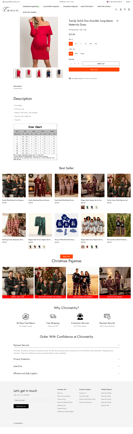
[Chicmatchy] (10, 9)
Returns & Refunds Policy (65, 402)
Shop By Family (106, 396)
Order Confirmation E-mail (87, 399)
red (71, 54)
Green (87, 207)
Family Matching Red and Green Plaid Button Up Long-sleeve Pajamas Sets (40, 200)
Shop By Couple (106, 399)
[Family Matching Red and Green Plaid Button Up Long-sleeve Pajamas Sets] (40, 185)
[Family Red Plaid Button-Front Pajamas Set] (66, 185)
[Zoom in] (60, 21)
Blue (92, 207)
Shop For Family (87, 6)
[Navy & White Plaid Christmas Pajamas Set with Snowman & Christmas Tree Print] (66, 225)
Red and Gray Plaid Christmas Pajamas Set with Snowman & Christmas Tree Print (116, 240)
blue (76, 54)
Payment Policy (62, 408)
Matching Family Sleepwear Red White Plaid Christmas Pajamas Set (13, 240)
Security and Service (85, 402)
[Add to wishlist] (117, 21)
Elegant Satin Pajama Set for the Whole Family (91, 200)
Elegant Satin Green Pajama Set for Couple (39, 240)
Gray (96, 207)
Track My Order (84, 396)
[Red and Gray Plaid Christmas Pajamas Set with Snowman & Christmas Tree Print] (119, 225)
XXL (91, 44)
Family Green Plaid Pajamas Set (117, 200)
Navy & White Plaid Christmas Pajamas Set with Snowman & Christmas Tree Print (64, 240)
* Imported (17, 120)
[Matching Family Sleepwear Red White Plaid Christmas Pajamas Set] (14, 225)
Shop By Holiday (106, 393)
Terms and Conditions (63, 396)
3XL (96, 44)
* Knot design (18, 105)
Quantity (71, 59)
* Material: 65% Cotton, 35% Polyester (25, 113)
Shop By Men (105, 405)
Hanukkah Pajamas (70, 6)
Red (83, 207)
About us (60, 393)
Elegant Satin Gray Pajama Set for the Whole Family (92, 240)
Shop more (66, 256)
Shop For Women (29, 12)
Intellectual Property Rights (65, 412)
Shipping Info (61, 405)
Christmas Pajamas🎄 (31, 6)
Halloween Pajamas (51, 6)
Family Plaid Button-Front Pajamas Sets (13, 200)
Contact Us (82, 393)
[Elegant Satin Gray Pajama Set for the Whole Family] (92, 225)
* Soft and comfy (19, 109)
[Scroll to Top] (129, 424)
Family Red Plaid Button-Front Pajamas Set (64, 200)
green (82, 54)
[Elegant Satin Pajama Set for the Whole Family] (92, 185)
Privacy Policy (61, 399)
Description (23, 98)
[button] (129, 9)
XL (85, 44)
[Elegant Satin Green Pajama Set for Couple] (40, 225)
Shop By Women (106, 402)
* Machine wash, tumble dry (22, 116)
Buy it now (94, 69)
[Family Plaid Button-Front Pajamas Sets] (14, 185)
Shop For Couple (103, 6)
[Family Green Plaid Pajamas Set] (119, 185)
